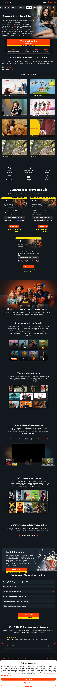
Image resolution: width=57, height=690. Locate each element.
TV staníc (13, 26)
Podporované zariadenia (47, 659)
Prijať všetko (28, 679)
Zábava (29, 7)
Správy (42, 7)
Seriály (7, 7)
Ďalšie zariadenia (43, 439)
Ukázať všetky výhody (28, 535)
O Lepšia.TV (6, 659)
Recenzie (20, 659)
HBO (54, 7)
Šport (35, 7)
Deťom (14, 7)
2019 (11, 69)
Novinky (14, 659)
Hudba (48, 7)
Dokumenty (21, 7)
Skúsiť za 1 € (16, 569)
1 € (27, 35)
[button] (2, 642)
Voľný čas (9, 67)
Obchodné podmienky (31, 659)
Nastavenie (28, 687)
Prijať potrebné (28, 683)
